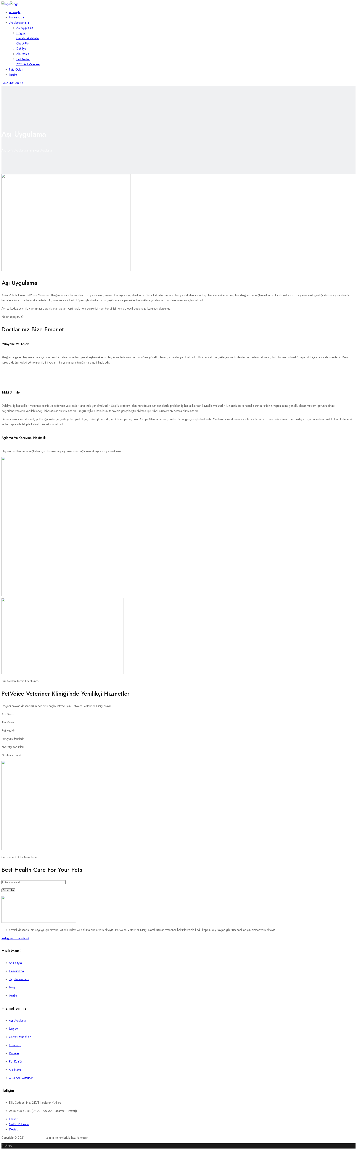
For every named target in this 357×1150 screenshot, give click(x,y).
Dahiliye (21, 49)
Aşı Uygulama (24, 28)
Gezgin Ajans (33, 1137)
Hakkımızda (16, 17)
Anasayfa (14, 12)
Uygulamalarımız (19, 22)
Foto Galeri (16, 69)
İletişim (13, 75)
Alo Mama (22, 54)
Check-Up (22, 43)
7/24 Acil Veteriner (28, 64)
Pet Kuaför (23, 59)
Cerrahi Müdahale (27, 38)
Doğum (20, 33)
